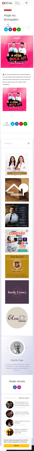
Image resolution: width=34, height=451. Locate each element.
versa (28, 26)
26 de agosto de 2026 (20, 424)
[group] (17, 164)
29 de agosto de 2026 (20, 407)
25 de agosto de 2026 (20, 434)
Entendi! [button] (16, 445)
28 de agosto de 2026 (20, 415)
